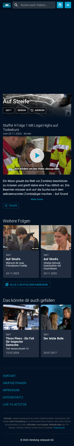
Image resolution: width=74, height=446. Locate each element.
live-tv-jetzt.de (15, 404)
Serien (22, 110)
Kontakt (9, 376)
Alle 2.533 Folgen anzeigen (26, 284)
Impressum (11, 390)
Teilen (10, 205)
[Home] (8, 5)
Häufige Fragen (14, 383)
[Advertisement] (37, 51)
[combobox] (37, 5)
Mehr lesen (37, 199)
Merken (37, 110)
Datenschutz (13, 397)
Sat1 (9, 110)
